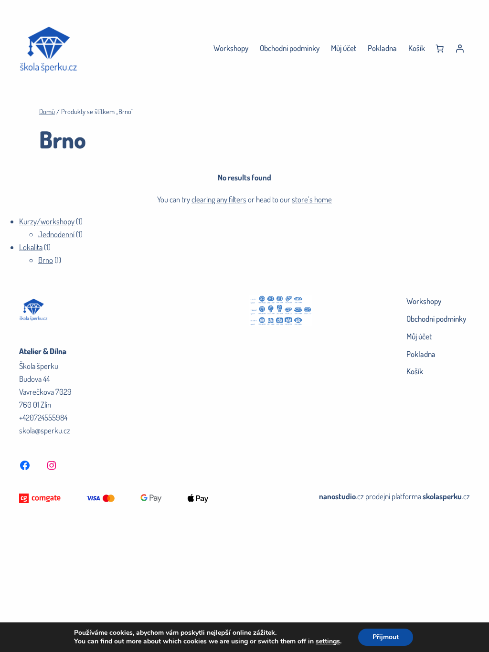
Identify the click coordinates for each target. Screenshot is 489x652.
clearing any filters (218, 199)
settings (328, 641)
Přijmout (385, 636)
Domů (47, 111)
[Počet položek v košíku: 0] (440, 49)
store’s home (312, 199)
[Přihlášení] (460, 49)
